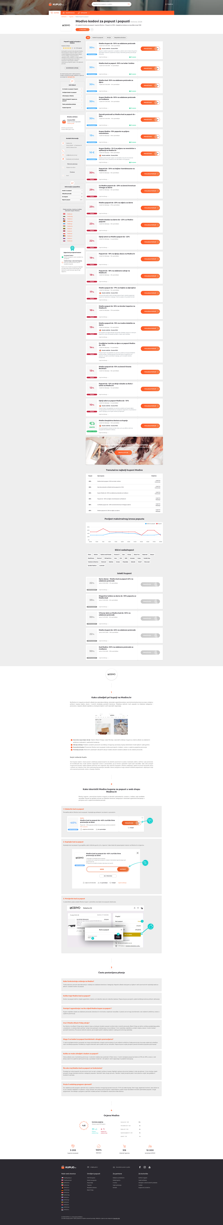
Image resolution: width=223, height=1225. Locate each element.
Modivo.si (69, 238)
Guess (139, 558)
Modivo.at (69, 214)
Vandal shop (147, 558)
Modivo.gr (69, 223)
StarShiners (91, 558)
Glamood (103, 562)
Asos (115, 558)
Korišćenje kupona (72, 68)
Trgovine (71, 16)
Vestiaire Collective (93, 562)
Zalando (133, 562)
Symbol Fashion (92, 565)
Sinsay (129, 554)
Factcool (99, 558)
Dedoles (111, 562)
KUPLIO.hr (64, 16)
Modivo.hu (70, 226)
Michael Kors (108, 558)
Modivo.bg (70, 216)
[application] (124, 532)
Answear (132, 558)
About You (137, 554)
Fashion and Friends (106, 554)
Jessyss (152, 554)
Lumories (101, 565)
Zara (123, 554)
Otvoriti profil (70, 123)
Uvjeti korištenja (103, 57)
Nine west (147, 562)
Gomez (118, 562)
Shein (89, 554)
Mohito (96, 554)
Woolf (139, 562)
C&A (121, 558)
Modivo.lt (69, 228)
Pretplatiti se (123, 452)
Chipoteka (125, 562)
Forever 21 (116, 554)
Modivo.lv (69, 231)
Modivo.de (69, 221)
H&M (126, 558)
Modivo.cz (69, 219)
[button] (150, 523)
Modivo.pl (69, 233)
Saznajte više (71, 77)
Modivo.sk (69, 241)
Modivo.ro (69, 236)
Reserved (144, 554)
